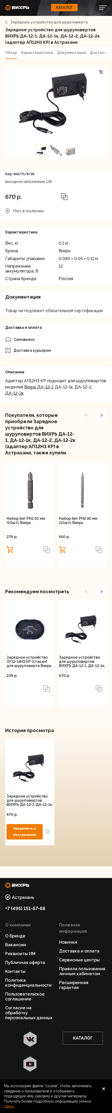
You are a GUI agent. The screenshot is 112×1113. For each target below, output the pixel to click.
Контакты (15, 971)
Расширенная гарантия (73, 985)
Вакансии (15, 944)
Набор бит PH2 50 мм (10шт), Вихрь (26, 520)
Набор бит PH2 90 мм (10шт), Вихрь (78, 520)
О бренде (15, 935)
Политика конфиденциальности (28, 983)
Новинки (68, 942)
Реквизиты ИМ (20, 953)
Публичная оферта (25, 962)
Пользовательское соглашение (25, 996)
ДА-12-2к (14, 393)
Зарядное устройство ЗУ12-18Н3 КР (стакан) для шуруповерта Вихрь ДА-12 (29, 661)
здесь (9, 1106)
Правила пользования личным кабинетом (82, 971)
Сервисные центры (79, 959)
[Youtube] (30, 1064)
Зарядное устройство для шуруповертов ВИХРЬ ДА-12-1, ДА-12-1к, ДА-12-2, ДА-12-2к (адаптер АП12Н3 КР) (82, 661)
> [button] (101, 415)
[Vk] (30, 1040)
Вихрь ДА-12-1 (38, 387)
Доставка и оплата (79, 951)
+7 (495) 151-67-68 (25, 908)
